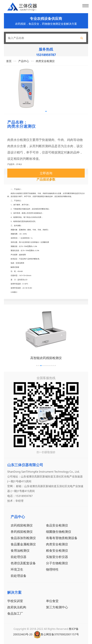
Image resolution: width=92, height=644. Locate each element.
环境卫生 (17, 569)
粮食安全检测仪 (57, 550)
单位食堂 (52, 601)
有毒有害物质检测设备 (61, 538)
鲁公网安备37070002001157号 (60, 634)
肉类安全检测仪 (45, 61)
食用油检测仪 (20, 550)
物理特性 (52, 569)
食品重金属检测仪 (23, 544)
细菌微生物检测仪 (58, 531)
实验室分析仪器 (57, 557)
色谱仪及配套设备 (23, 563)
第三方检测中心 (57, 607)
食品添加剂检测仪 (23, 538)
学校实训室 (15, 601)
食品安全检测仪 (57, 525)
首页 (9, 61)
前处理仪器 (18, 557)
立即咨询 (46, 173)
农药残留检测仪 (22, 525)
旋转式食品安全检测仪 (46, 358)
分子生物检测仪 (57, 563)
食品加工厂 (15, 613)
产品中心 (23, 61)
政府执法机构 (16, 607)
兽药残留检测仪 (22, 531)
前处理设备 (18, 575)
